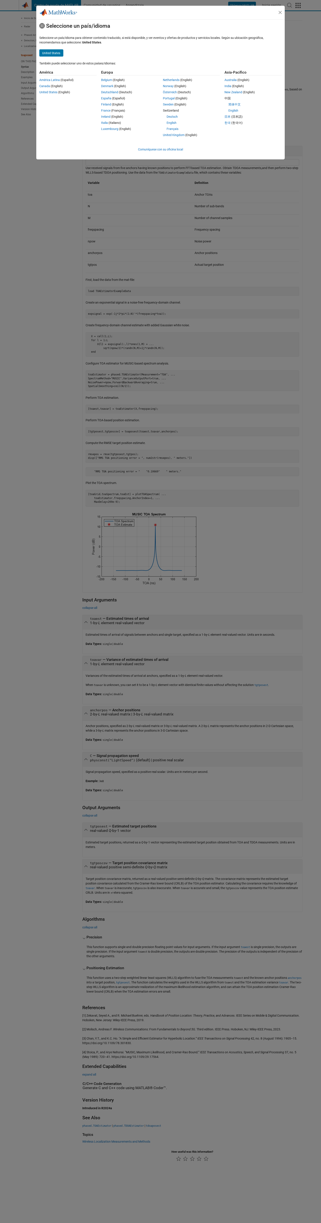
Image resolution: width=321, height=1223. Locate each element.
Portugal (169, 98)
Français (172, 129)
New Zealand (233, 92)
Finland (106, 104)
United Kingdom (174, 135)
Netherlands (171, 80)
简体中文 (234, 104)
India (227, 86)
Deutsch (172, 116)
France (105, 110)
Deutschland (109, 92)
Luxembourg (109, 129)
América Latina (49, 80)
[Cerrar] (280, 12)
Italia (104, 122)
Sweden (168, 104)
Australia (230, 80)
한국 (227, 122)
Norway (168, 86)
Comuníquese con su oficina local (160, 149)
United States (48, 92)
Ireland (105, 116)
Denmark (107, 86)
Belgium (106, 80)
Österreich (170, 92)
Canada (44, 86)
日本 (227, 116)
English (171, 122)
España (106, 98)
